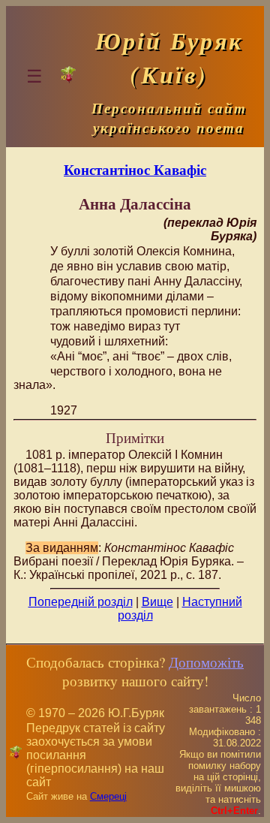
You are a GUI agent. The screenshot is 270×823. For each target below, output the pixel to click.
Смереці (108, 796)
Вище (157, 601)
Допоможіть (206, 662)
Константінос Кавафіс (135, 169)
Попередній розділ (80, 601)
